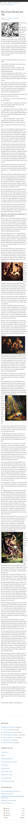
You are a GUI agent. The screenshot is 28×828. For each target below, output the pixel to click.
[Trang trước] (9, 715)
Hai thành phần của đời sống (7, 781)
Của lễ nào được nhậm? (6, 771)
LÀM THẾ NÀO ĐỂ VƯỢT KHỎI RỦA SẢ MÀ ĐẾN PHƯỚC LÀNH (12, 797)
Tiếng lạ (3, 755)
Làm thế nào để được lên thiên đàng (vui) (10, 791)
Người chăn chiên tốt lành (9, 727)
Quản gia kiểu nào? (5, 768)
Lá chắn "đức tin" (5, 765)
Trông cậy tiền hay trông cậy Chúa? (9, 762)
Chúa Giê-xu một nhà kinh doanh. (8, 800)
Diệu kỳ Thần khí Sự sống (9, 732)
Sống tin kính (16, 2)
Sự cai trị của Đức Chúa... (9, 737)
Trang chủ (4, 2)
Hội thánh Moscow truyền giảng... (10, 735)
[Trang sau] (18, 715)
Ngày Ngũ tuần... (7, 740)
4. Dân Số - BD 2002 (7, 729)
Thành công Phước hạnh (6, 803)
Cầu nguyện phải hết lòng (7, 758)
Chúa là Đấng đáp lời (8, 742)
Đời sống (10, 2)
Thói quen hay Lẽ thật (6, 778)
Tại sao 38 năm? (5, 752)
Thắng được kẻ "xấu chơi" (7, 794)
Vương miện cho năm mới (7, 774)
